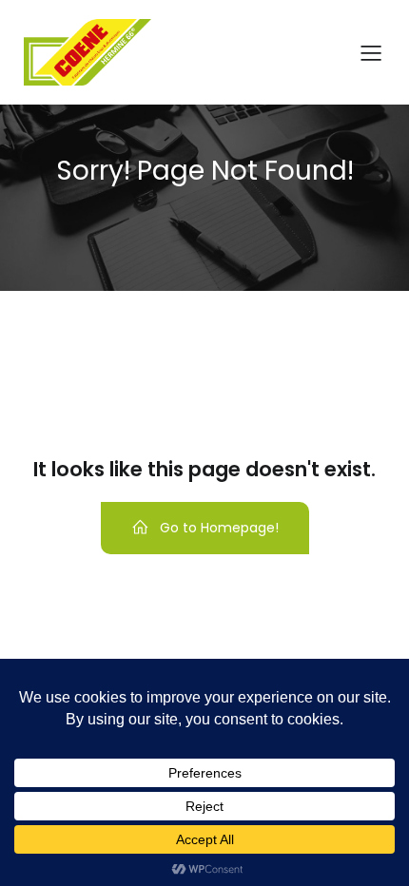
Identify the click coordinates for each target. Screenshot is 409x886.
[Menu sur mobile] (371, 52)
